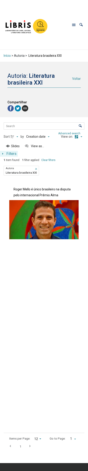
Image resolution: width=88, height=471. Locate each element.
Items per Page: (19, 438)
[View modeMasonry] (77, 136)
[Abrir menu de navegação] (74, 25)
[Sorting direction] (15, 136)
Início (7, 55)
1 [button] (20, 446)
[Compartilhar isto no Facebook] (11, 108)
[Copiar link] (25, 108)
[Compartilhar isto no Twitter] (18, 108)
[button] (81, 24)
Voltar (76, 78)
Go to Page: (57, 438)
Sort (7, 136)
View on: (67, 136)
